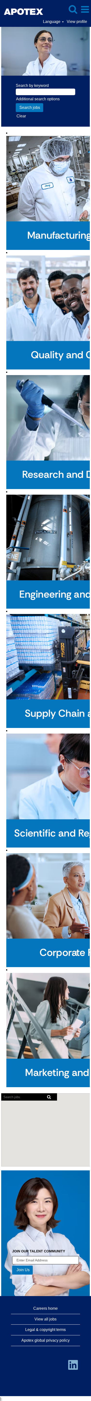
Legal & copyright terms (45, 1330)
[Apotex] (30, 9)
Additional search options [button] (38, 99)
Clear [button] (21, 116)
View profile (77, 22)
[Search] (73, 9)
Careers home (45, 1308)
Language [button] (52, 22)
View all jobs (45, 1319)
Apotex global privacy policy (45, 1340)
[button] (85, 9)
